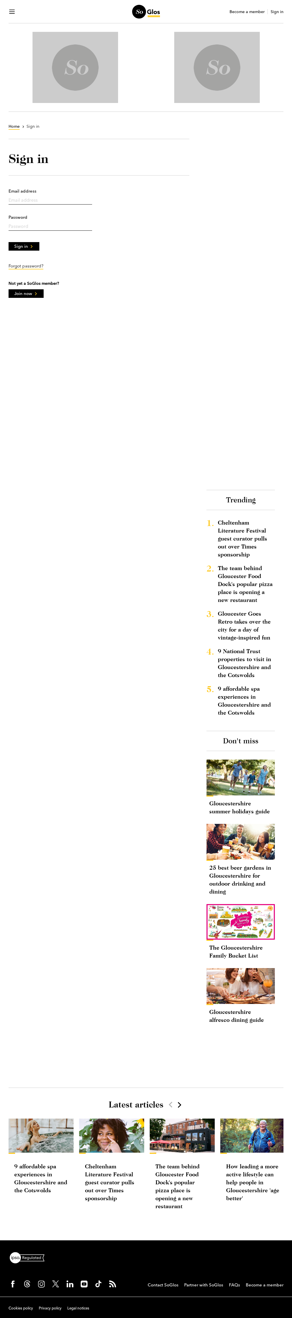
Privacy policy (50, 1308)
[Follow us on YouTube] (84, 1284)
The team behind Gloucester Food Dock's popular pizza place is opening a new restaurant (245, 584)
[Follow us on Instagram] (41, 1284)
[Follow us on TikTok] (98, 1284)
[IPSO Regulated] (29, 1257)
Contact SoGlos (163, 1285)
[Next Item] (179, 1104)
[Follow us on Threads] (27, 1284)
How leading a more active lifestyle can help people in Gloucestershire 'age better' (252, 1182)
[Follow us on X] (55, 1284)
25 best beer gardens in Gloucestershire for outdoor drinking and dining (240, 879)
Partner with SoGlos (203, 1285)
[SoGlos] (146, 12)
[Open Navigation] (12, 11)
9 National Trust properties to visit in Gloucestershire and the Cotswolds (244, 663)
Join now (23, 293)
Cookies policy (21, 1308)
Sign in (277, 11)
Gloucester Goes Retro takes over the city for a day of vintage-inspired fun (244, 625)
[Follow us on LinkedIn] (70, 1284)
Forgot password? (26, 266)
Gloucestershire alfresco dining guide (236, 1015)
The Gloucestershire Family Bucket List (236, 951)
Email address (22, 191)
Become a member (247, 11)
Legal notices (78, 1308)
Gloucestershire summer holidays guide (239, 807)
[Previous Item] (170, 1104)
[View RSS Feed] (112, 1284)
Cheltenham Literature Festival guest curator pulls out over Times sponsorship (242, 538)
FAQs (234, 1285)
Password (18, 217)
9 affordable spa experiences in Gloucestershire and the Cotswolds (244, 700)
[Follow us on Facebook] (13, 1284)
